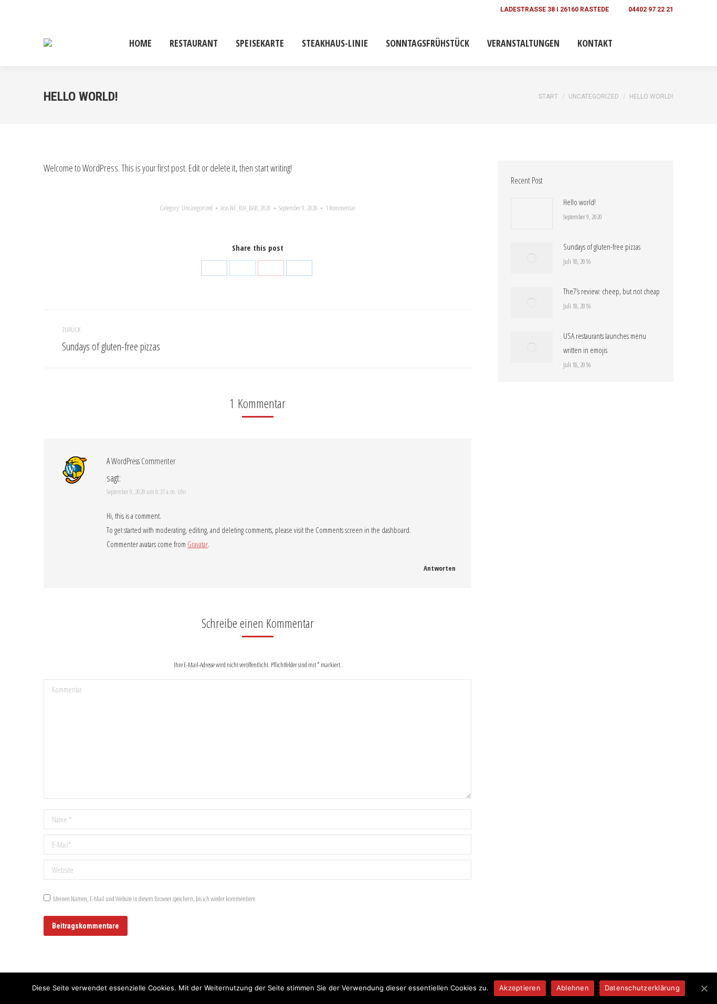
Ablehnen (572, 988)
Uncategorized (197, 207)
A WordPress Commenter (141, 461)
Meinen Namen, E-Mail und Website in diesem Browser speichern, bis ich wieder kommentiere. (155, 898)
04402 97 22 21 (650, 9)
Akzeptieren (520, 988)
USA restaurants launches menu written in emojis (604, 342)
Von (245, 207)
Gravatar (197, 544)
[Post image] (532, 213)
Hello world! (579, 202)
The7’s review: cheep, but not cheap (611, 291)
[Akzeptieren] (704, 988)
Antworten (439, 568)
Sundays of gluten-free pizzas (601, 246)
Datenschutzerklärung (642, 988)
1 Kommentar (340, 207)
